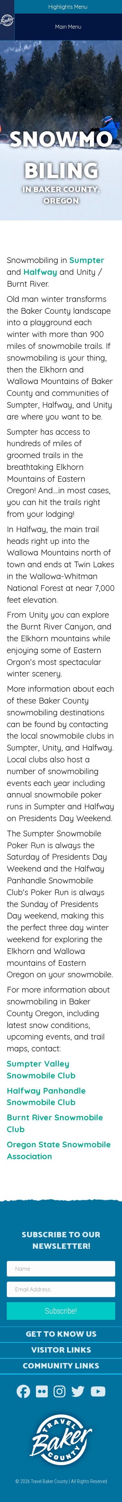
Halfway (40, 272)
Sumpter (86, 260)
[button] (61, 1311)
